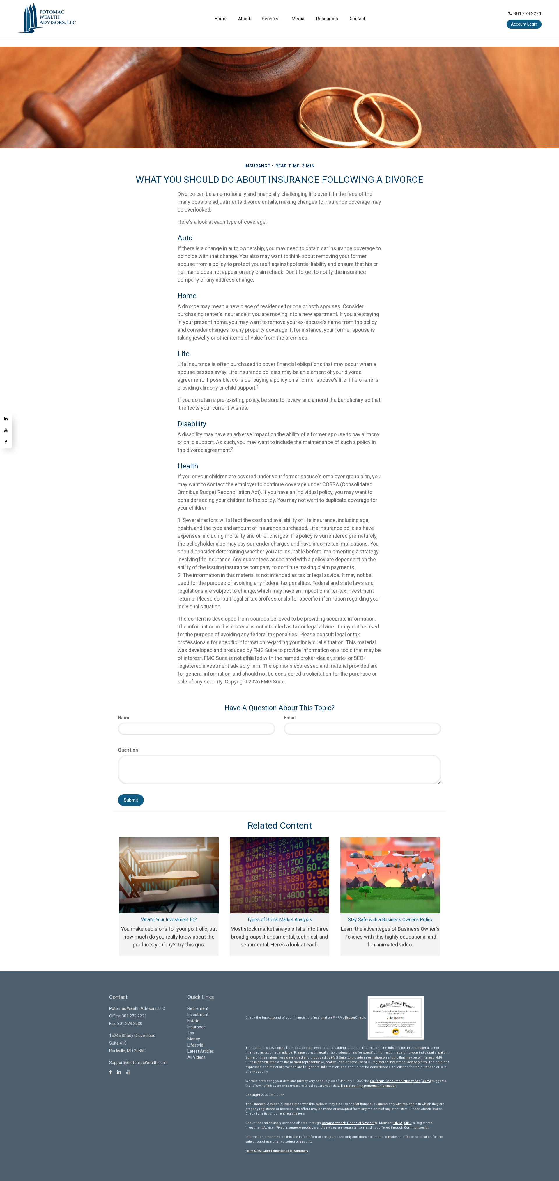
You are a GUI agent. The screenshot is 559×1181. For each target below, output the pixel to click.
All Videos (196, 1057)
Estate (193, 1020)
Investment (197, 1014)
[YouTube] (6, 431)
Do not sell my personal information (369, 1086)
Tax (190, 1033)
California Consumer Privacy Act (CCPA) (400, 1081)
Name (124, 717)
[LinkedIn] (6, 419)
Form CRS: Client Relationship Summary (276, 1151)
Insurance (196, 1026)
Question (128, 750)
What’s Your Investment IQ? (169, 919)
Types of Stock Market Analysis (279, 919)
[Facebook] (6, 442)
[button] (244, 19)
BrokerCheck (355, 1018)
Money (193, 1039)
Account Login (524, 24)
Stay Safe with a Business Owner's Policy (390, 919)
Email (290, 717)
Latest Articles (200, 1051)
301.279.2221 (528, 13)
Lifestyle (195, 1045)
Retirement (197, 1008)
